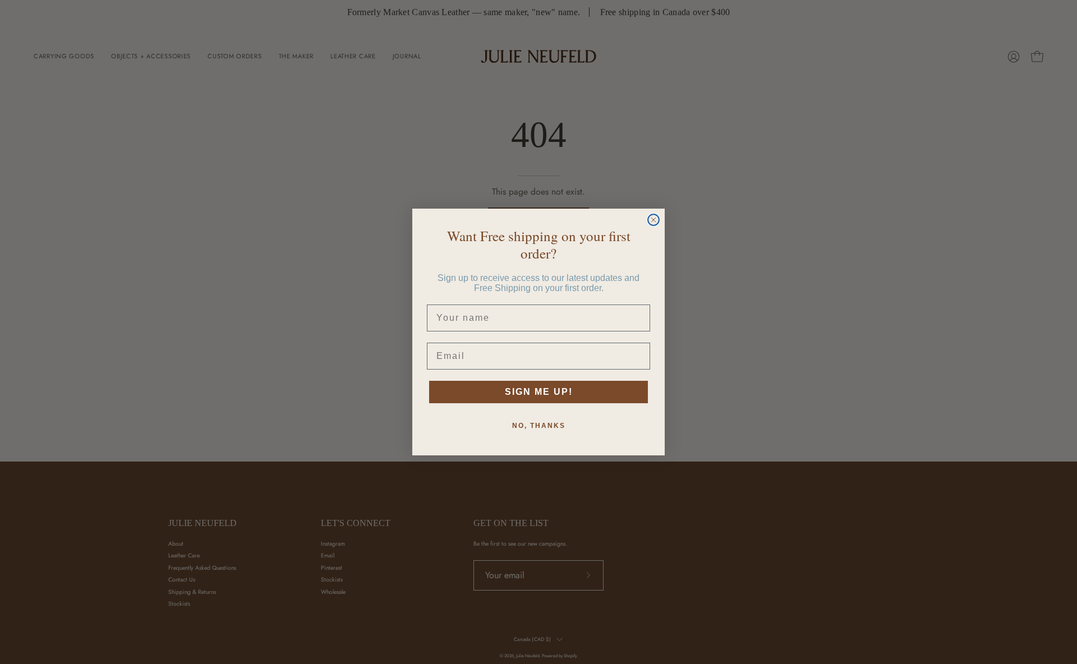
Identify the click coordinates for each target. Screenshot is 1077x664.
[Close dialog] (653, 219)
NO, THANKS (538, 426)
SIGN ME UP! (539, 391)
